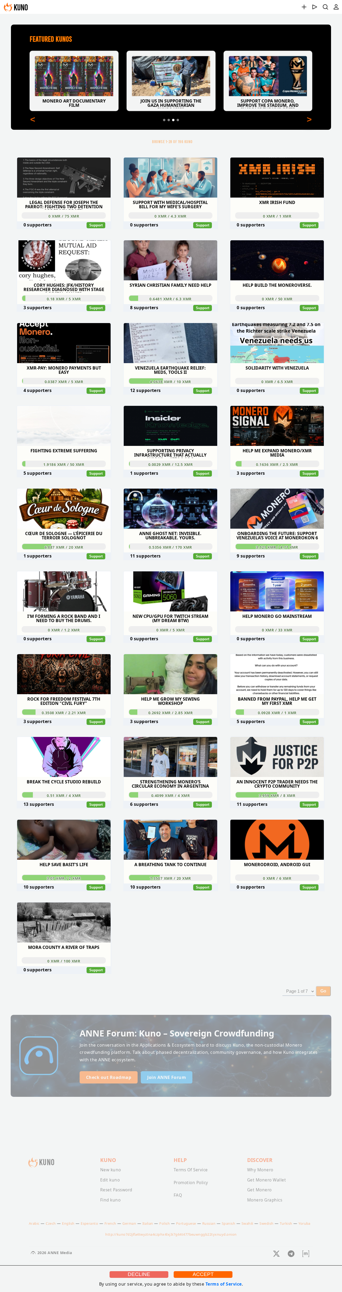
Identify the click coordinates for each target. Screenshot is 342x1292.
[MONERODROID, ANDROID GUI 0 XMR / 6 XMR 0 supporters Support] (277, 817)
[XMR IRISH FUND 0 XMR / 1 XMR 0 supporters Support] (277, 155)
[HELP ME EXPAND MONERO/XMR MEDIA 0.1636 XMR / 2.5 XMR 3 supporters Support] (277, 403)
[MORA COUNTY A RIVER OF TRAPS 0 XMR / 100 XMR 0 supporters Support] (64, 900)
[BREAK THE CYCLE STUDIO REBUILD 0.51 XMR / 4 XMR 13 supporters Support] (64, 734)
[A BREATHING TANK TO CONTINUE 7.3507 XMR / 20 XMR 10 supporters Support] (171, 817)
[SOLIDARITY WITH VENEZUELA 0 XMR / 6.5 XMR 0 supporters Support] (277, 321)
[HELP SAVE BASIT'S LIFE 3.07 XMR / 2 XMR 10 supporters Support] (64, 817)
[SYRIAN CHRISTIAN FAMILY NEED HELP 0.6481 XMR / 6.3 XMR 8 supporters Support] (171, 238)
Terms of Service (223, 1284)
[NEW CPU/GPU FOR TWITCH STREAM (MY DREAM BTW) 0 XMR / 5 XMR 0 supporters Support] (171, 569)
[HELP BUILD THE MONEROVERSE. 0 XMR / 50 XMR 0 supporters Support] (277, 238)
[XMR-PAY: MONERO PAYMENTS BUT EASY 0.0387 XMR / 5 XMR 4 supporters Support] (64, 321)
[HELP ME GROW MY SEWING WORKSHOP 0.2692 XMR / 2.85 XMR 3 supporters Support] (171, 652)
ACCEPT (203, 1274)
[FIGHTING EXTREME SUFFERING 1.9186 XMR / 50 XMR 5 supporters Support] (64, 403)
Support (96, 225)
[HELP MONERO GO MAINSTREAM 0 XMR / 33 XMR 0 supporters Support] (277, 569)
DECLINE (139, 1274)
